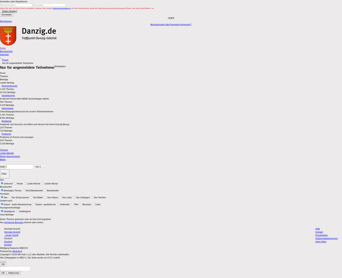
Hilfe (317, 229)
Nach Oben (321, 241)
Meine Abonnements (10, 156)
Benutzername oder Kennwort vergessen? (171, 24)
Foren (3, 48)
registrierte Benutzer (14, 222)
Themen (4, 150)
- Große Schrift (11, 235)
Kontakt (319, 232)
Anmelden (6, 14)
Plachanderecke (9, 86)
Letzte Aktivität (7, 153)
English (8, 245)
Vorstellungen (8, 95)
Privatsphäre (321, 235)
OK (3, 264)
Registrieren (6, 21)
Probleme (6, 134)
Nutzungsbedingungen (326, 238)
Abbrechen (13, 273)
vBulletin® (17, 251)
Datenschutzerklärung (62, 8)
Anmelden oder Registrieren (13, 1)
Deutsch (8, 241)
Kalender (4, 54)
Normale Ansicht (12, 232)
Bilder (3, 159)
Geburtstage (8, 108)
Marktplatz (7, 121)
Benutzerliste (6, 51)
